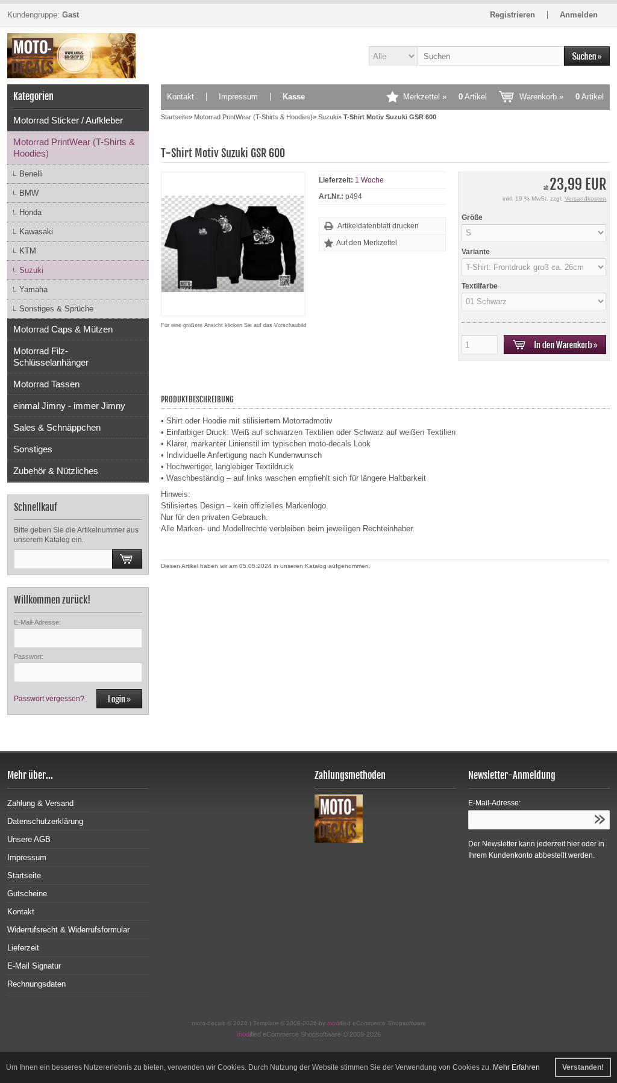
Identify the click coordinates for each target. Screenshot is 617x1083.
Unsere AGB (29, 839)
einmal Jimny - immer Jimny (69, 406)
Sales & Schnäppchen (57, 427)
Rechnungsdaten (36, 983)
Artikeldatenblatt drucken (378, 226)
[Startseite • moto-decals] (78, 55)
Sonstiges (32, 449)
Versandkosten (585, 198)
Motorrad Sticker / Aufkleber (68, 120)
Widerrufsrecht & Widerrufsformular (68, 929)
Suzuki (31, 270)
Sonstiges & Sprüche (56, 308)
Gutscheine (27, 893)
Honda (30, 212)
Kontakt (180, 96)
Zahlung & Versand (40, 803)
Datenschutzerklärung (45, 821)
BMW (29, 193)
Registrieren (512, 14)
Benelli (31, 173)
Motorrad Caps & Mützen (63, 329)
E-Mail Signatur (34, 965)
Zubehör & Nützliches (55, 471)
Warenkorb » (561, 96)
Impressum (238, 96)
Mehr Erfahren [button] (516, 1067)
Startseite (24, 875)
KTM (27, 250)
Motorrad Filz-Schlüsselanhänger (51, 356)
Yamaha (33, 289)
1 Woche (369, 180)
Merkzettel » (445, 96)
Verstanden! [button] (583, 1067)
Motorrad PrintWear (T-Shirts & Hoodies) (74, 147)
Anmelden (579, 14)
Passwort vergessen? (49, 698)
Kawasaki (36, 231)
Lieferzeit (23, 947)
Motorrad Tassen (46, 384)
